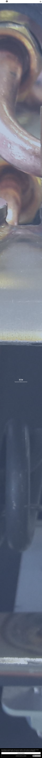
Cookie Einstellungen (21, 755)
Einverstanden (21, 753)
